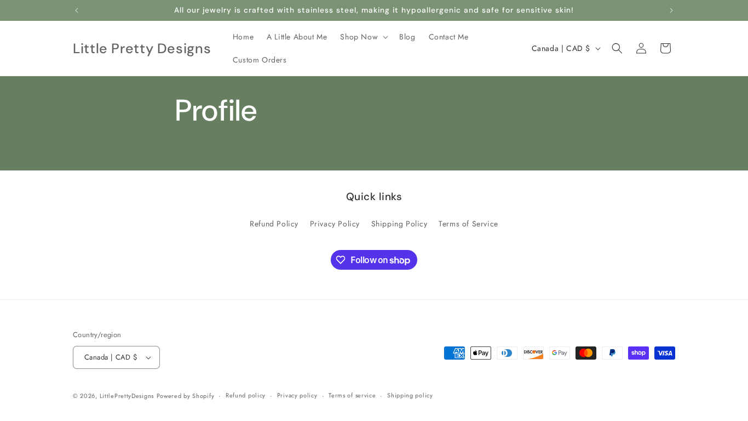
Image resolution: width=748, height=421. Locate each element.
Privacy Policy (335, 223)
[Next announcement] (671, 10)
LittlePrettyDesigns (127, 395)
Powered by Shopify (186, 395)
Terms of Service (468, 223)
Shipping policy (410, 395)
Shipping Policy (399, 223)
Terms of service (352, 395)
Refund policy (246, 395)
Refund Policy (274, 223)
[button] (363, 36)
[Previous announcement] (77, 10)
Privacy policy (297, 395)
